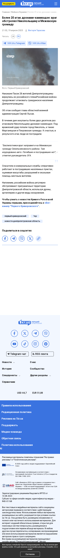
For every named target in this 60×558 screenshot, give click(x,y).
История (6, 368)
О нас (33, 362)
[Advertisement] (30, 278)
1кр (35, 216)
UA (13, 36)
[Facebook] (5, 239)
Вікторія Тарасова (36, 30)
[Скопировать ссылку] (38, 239)
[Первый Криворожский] (32, 4)
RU (18, 36)
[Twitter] (30, 239)
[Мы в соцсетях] (14, 333)
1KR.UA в (16, 43)
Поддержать (8, 4)
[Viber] (22, 239)
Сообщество (37, 368)
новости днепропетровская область (22, 221)
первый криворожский (15, 216)
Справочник (8, 382)
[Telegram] (13, 239)
